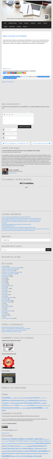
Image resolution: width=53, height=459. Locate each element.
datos (9, 400)
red (46, 405)
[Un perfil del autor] (12, 173)
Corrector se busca (6, 275)
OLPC (3, 303)
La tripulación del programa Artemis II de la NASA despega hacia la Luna (18, 227)
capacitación (30, 398)
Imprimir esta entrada (8, 81)
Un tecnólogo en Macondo (8, 318)
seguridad (30, 408)
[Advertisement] (12, 92)
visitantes (15, 430)
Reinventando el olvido (10, 408)
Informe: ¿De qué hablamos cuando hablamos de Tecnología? (16, 328)
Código (31, 111)
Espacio (39, 23)
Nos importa (5, 299)
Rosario (24, 408)
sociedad (38, 408)
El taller (3, 281)
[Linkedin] (11, 73)
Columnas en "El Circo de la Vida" (9, 269)
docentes (21, 400)
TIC (45, 408)
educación (33, 400)
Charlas (20, 23)
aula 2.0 (16, 398)
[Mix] (18, 73)
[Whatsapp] (20, 73)
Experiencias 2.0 (5, 288)
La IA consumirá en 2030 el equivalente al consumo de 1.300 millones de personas (21, 221)
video (4, 410)
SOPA (43, 408)
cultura (5, 400)
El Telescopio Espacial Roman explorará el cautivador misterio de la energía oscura (21, 218)
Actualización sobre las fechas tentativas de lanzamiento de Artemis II (18, 230)
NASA (17, 405)
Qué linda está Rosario (7, 310)
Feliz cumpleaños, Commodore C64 (16, 143)
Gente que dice (5, 291)
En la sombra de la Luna (41, 143)
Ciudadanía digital (12, 23)
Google (17, 403)
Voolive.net (8, 68)
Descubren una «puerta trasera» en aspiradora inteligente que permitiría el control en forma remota (25, 228)
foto (9, 403)
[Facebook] (4, 73)
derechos (14, 400)
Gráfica (5, 26)
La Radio (4, 296)
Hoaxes (3, 293)
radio (44, 405)
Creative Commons (6, 276)
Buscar (48, 249)
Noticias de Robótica (6, 300)
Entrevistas (12, 26)
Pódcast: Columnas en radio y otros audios (11, 331)
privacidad (31, 405)
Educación (4, 279)
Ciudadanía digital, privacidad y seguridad (11, 267)
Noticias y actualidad (6, 302)
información (28, 403)
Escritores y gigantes (6, 285)
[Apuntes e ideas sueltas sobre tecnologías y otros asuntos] (26, 10)
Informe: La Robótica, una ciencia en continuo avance (14, 330)
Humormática (5, 294)
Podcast (3, 307)
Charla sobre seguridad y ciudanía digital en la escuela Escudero (16, 224)
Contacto (19, 26)
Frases (3, 290)
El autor (25, 26)
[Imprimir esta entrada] (2, 81)
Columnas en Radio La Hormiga (9, 273)
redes (48, 405)
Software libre (5, 315)
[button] (4, 114)
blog (20, 398)
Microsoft (10, 405)
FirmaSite (6, 458)
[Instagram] (23, 73)
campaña (23, 398)
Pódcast (45, 23)
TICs (47, 408)
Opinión (3, 304)
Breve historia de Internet (15, 36)
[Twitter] (6, 73)
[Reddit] (9, 73)
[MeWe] (16, 73)
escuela (39, 400)
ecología (27, 400)
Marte (41, 403)
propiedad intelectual (38, 405)
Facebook (5, 403)
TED (3, 316)
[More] (25, 73)
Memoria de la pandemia (7, 297)
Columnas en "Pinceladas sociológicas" (11, 272)
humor (21, 403)
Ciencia (36, 398)
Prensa (3, 309)
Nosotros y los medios (23, 405)
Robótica (26, 23)
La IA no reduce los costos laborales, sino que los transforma (16, 217)
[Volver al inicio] (5, 433)
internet (36, 403)
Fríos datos (4, 222)
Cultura (3, 278)
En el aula (4, 282)
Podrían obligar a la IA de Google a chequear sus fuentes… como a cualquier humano (21, 220)
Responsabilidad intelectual (8, 225)
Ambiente (33, 23)
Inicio (5, 23)
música (13, 405)
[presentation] (4, 114)
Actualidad (6, 398)
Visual (27, 111)
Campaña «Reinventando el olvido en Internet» (13, 327)
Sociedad (4, 313)
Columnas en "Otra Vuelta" (8, 270)
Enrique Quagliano (25, 76)
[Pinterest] (13, 73)
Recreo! (3, 312)
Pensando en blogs (6, 306)
